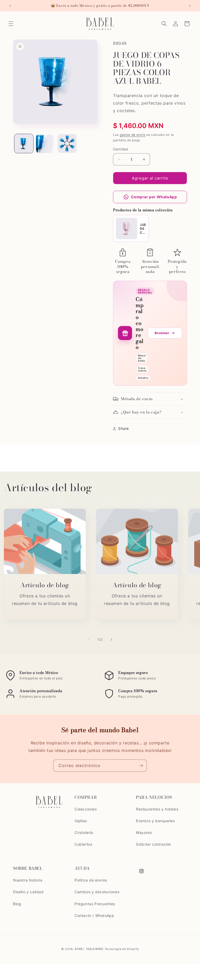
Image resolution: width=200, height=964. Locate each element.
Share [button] (123, 428)
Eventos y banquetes (155, 821)
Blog (17, 904)
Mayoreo (144, 832)
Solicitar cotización (153, 844)
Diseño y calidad (28, 892)
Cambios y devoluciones (96, 892)
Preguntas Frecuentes (94, 904)
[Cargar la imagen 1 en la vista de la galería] (23, 143)
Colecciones (85, 809)
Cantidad (120, 149)
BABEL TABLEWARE (89, 949)
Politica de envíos (90, 880)
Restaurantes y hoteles (157, 809)
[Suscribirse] (141, 765)
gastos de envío (133, 135)
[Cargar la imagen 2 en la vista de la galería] (45, 143)
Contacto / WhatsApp (94, 915)
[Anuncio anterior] (10, 5)
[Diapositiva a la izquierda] (88, 639)
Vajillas (80, 821)
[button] (11, 23)
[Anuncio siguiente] (190, 5)
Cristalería (83, 832)
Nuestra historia (27, 880)
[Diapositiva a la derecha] (111, 639)
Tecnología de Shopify (122, 949)
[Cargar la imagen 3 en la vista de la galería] (67, 143)
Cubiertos (83, 844)
